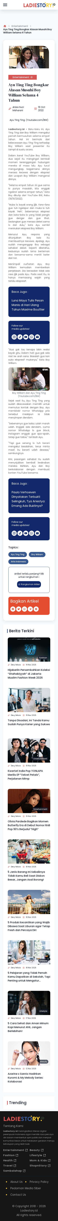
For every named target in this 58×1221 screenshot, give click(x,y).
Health (8, 1160)
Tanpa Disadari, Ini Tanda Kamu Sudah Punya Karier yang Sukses (29, 722)
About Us (16, 1182)
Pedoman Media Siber (25, 1188)
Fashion (43, 657)
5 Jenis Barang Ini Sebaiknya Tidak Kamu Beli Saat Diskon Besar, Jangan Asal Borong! (26, 875)
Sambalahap (12, 1171)
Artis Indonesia (18, 561)
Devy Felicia (16, 665)
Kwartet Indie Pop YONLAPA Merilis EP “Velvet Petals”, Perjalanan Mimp (25, 775)
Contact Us (18, 1195)
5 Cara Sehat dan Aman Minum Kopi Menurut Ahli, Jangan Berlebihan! (28, 1027)
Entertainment (20, 26)
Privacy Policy (39, 1182)
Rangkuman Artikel (30, 584)
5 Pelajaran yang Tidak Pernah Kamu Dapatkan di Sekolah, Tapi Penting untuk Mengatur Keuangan (29, 977)
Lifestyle (43, 708)
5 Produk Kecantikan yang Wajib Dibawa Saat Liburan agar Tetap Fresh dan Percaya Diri (29, 926)
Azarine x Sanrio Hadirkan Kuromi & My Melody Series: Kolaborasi (25, 1077)
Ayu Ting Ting (17, 554)
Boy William (31, 132)
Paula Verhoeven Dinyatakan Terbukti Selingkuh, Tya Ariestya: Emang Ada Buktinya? (28, 499)
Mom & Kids (38, 1160)
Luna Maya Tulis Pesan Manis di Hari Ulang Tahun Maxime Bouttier (28, 304)
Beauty (43, 910)
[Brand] (39, 5)
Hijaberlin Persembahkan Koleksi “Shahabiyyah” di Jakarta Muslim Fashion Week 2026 (29, 674)
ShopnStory (38, 1165)
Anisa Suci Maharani (18, 108)
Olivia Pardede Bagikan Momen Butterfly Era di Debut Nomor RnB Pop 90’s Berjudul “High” (29, 825)
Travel (8, 1165)
